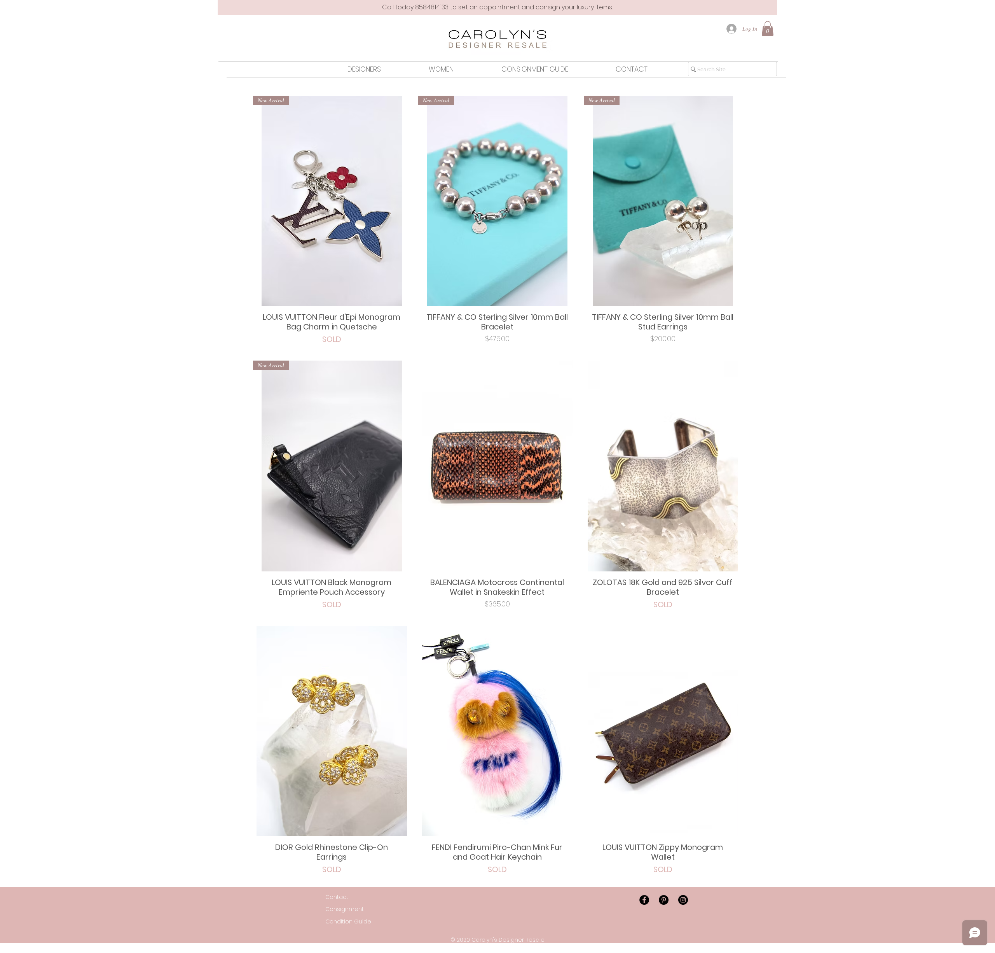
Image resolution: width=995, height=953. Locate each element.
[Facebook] (644, 900)
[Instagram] (683, 900)
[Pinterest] (664, 900)
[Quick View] (497, 466)
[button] (767, 28)
